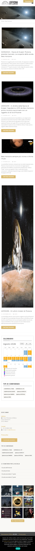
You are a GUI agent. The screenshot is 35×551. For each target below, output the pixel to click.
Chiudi (18, 548)
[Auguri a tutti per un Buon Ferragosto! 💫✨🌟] (6, 490)
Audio (14, 59)
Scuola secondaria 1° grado (9, 474)
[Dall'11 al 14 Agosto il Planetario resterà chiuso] (28, 490)
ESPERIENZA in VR (20, 388)
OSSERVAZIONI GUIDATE (9, 391)
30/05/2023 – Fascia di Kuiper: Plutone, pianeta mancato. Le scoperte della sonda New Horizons (17, 54)
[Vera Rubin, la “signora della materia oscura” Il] (28, 513)
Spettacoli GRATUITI (21, 391)
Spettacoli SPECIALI (20, 394)
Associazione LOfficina (7, 534)
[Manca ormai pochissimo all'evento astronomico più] (17, 502)
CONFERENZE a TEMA (9, 388)
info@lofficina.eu (11, 430)
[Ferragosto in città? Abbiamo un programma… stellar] (17, 490)
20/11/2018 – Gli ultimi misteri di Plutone (16, 311)
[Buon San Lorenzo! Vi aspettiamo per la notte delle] (6, 502)
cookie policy (7, 541)
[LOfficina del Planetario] (10, 3)
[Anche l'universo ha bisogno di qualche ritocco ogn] (17, 513)
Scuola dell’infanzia (7, 467)
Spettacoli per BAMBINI (9, 394)
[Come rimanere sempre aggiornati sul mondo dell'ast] (6, 513)
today (22, 343)
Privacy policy (22, 534)
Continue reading (8, 72)
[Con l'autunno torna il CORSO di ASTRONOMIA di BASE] (28, 502)
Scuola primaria (6, 471)
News (15, 161)
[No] (33, 543)
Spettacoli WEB (7, 397)
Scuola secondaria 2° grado (9, 477)
